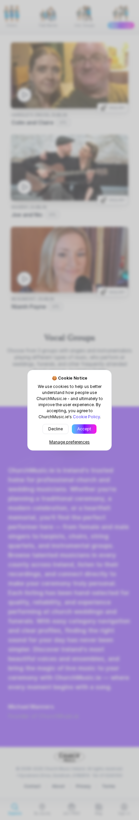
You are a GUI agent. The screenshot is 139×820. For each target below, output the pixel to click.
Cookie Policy (86, 416)
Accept (84, 428)
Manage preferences (69, 441)
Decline (55, 428)
